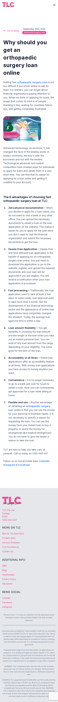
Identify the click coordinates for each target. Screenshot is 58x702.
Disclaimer (7, 583)
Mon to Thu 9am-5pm (13, 533)
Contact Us (7, 551)
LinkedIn (44, 461)
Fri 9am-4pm (8, 538)
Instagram (9, 464)
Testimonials (8, 574)
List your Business (11, 542)
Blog (4, 570)
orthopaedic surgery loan (34, 33)
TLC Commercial (10, 547)
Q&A (4, 566)
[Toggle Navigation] (54, 5)
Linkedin (6, 598)
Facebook (24, 464)
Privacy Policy (9, 579)
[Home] (8, 5)
